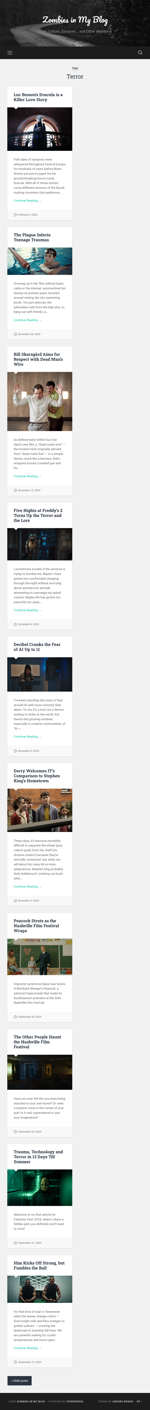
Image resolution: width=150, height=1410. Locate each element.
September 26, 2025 (30, 1016)
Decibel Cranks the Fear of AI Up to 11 (37, 647)
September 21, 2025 (30, 1242)
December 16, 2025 (29, 490)
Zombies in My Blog (75, 19)
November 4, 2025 (28, 900)
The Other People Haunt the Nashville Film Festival (37, 1041)
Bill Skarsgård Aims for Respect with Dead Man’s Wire (38, 359)
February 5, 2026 (28, 214)
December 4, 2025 (28, 624)
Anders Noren (122, 1401)
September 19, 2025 (30, 1362)
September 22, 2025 (30, 1131)
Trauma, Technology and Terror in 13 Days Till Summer (38, 1156)
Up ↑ (139, 1401)
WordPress (75, 1401)
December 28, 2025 (29, 334)
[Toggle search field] (140, 52)
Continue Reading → (28, 200)
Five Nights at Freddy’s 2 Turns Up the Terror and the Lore (38, 515)
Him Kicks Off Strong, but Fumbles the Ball (39, 1265)
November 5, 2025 (28, 751)
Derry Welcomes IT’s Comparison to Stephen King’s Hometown (37, 775)
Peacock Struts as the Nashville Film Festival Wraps (36, 925)
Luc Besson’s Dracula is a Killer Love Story (38, 97)
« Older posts (19, 1380)
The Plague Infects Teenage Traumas (32, 237)
